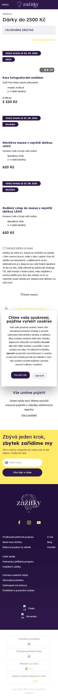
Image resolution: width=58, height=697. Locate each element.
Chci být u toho (22, 472)
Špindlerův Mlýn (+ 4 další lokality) (16, 158)
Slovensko (31, 616)
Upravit (39, 375)
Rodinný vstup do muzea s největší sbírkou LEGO (27, 209)
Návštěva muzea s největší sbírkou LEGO (27, 144)
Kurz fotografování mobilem (22, 77)
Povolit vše (20, 375)
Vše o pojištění (29, 415)
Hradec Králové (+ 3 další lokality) (16, 89)
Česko (31, 608)
